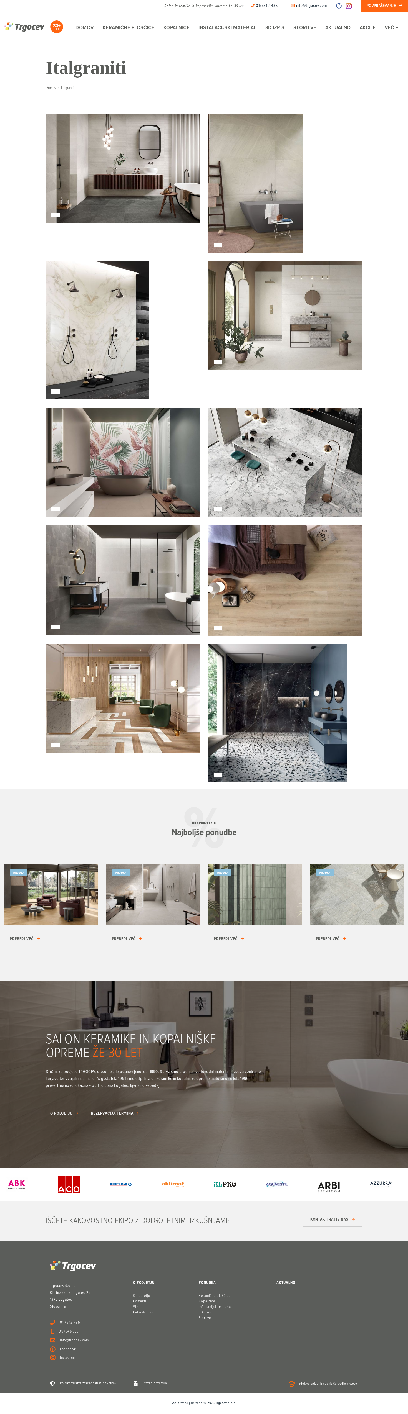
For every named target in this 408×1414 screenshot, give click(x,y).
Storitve (304, 27)
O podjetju (61, 1113)
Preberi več (22, 939)
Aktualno (338, 27)
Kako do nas (143, 1312)
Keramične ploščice (129, 27)
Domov (84, 27)
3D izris (274, 27)
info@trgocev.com (311, 6)
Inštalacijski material (227, 27)
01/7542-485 (266, 6)
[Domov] (33, 27)
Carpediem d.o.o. (345, 1384)
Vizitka (138, 1306)
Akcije (368, 27)
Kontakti (139, 1301)
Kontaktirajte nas (329, 1219)
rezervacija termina (112, 1113)
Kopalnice (176, 27)
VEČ (390, 27)
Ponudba (207, 1282)
